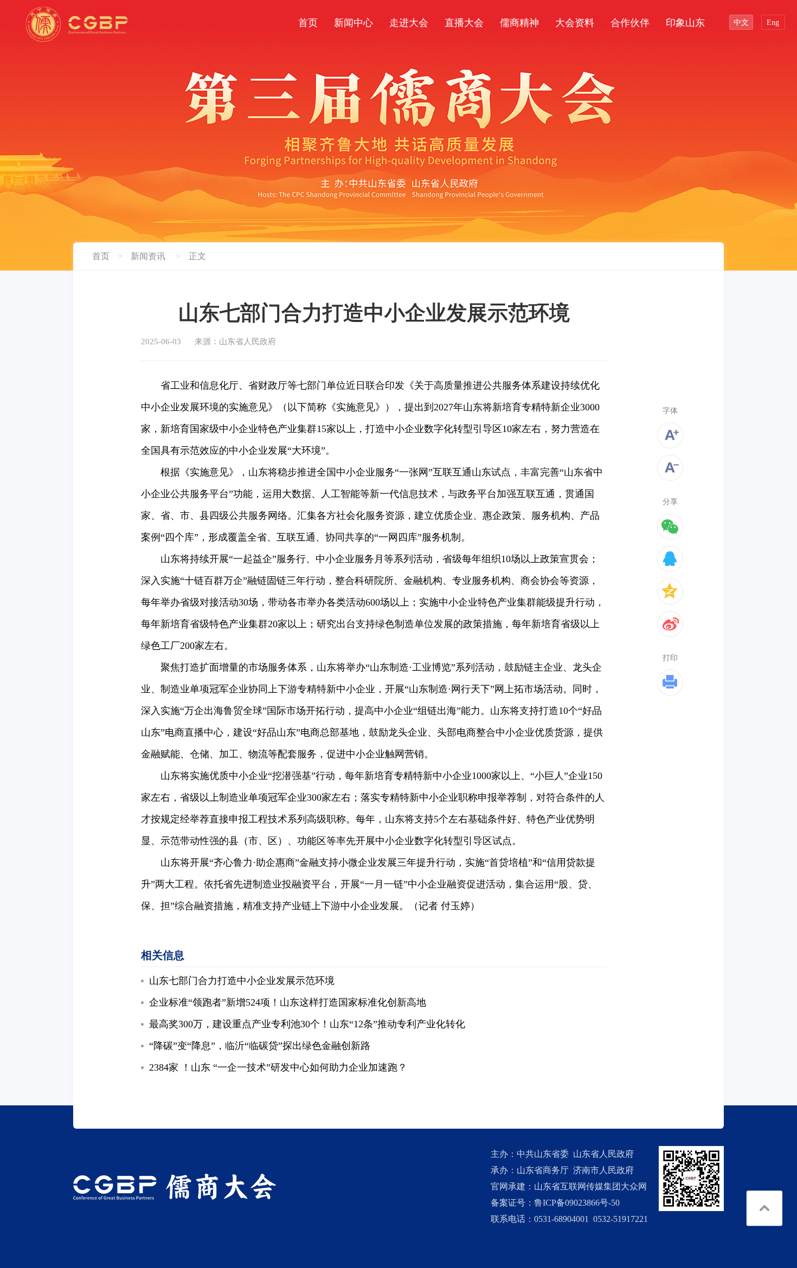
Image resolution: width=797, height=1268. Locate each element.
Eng (773, 22)
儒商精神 (519, 22)
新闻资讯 (148, 256)
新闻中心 (353, 22)
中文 (741, 22)
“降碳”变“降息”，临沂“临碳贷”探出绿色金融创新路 (259, 1045)
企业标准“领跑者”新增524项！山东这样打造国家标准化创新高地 (287, 1002)
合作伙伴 (630, 22)
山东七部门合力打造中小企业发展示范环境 (242, 980)
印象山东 (685, 22)
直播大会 (464, 22)
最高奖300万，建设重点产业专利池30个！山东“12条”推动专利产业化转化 (307, 1024)
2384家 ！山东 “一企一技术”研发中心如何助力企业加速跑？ (278, 1067)
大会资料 (574, 22)
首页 (308, 22)
